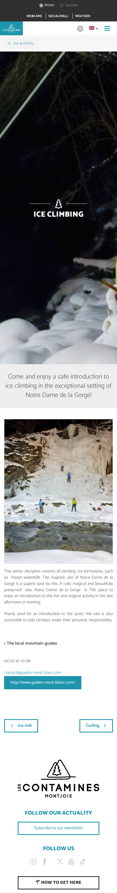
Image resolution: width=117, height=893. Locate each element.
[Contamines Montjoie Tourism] (58, 779)
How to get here (60, 882)
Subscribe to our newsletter (58, 828)
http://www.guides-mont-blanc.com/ (42, 682)
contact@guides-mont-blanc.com (32, 672)
